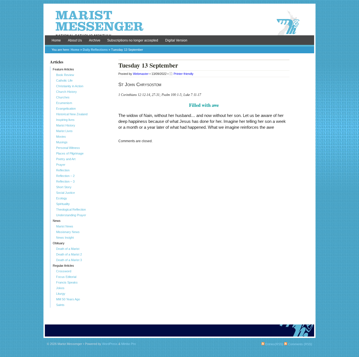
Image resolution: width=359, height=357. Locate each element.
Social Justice (65, 192)
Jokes (60, 288)
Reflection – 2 (65, 176)
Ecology (61, 198)
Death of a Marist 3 (69, 260)
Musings (62, 142)
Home (56, 40)
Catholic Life (64, 80)
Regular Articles (63, 265)
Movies (61, 136)
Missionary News (68, 232)
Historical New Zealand (72, 114)
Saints (60, 305)
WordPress (110, 344)
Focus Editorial (66, 276)
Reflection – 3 (65, 181)
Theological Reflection (71, 209)
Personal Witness (68, 147)
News (57, 220)
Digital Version (176, 40)
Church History (66, 91)
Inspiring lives (65, 119)
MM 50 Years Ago (68, 299)
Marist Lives (64, 131)
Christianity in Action (69, 86)
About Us (75, 40)
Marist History (65, 125)
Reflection (63, 170)
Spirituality (63, 204)
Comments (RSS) (299, 344)
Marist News (64, 226)
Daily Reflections (95, 49)
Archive (94, 40)
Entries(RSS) (273, 344)
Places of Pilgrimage (70, 153)
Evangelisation (66, 108)
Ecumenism (64, 103)
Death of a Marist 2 (69, 254)
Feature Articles (63, 69)
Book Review (65, 75)
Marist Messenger (179, 23)
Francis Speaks (67, 282)
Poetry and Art (65, 159)
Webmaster (141, 73)
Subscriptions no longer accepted (132, 40)
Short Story (64, 187)
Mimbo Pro (128, 344)
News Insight (65, 237)
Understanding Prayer (71, 215)
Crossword (63, 271)
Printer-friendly (184, 73)
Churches (63, 97)
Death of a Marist (67, 248)
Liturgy (60, 293)
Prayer (60, 164)
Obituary (59, 243)
